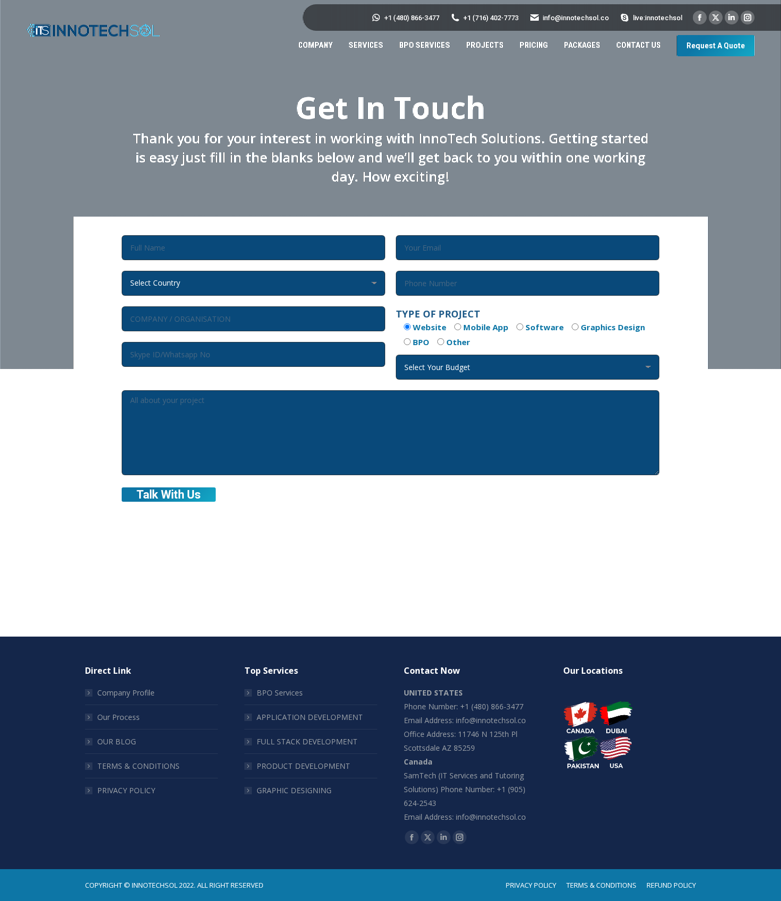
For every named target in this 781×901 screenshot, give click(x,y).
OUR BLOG (116, 741)
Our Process (118, 717)
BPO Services (280, 693)
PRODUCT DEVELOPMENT (303, 766)
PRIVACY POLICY (126, 790)
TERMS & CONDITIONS (138, 766)
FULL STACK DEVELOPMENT (307, 741)
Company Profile (126, 693)
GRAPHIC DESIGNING (294, 790)
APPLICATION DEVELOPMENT (310, 717)
